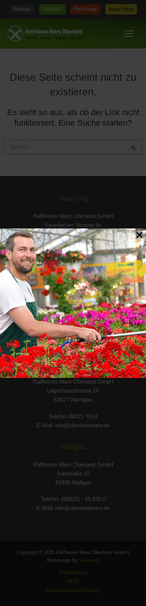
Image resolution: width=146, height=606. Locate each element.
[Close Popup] (139, 235)
